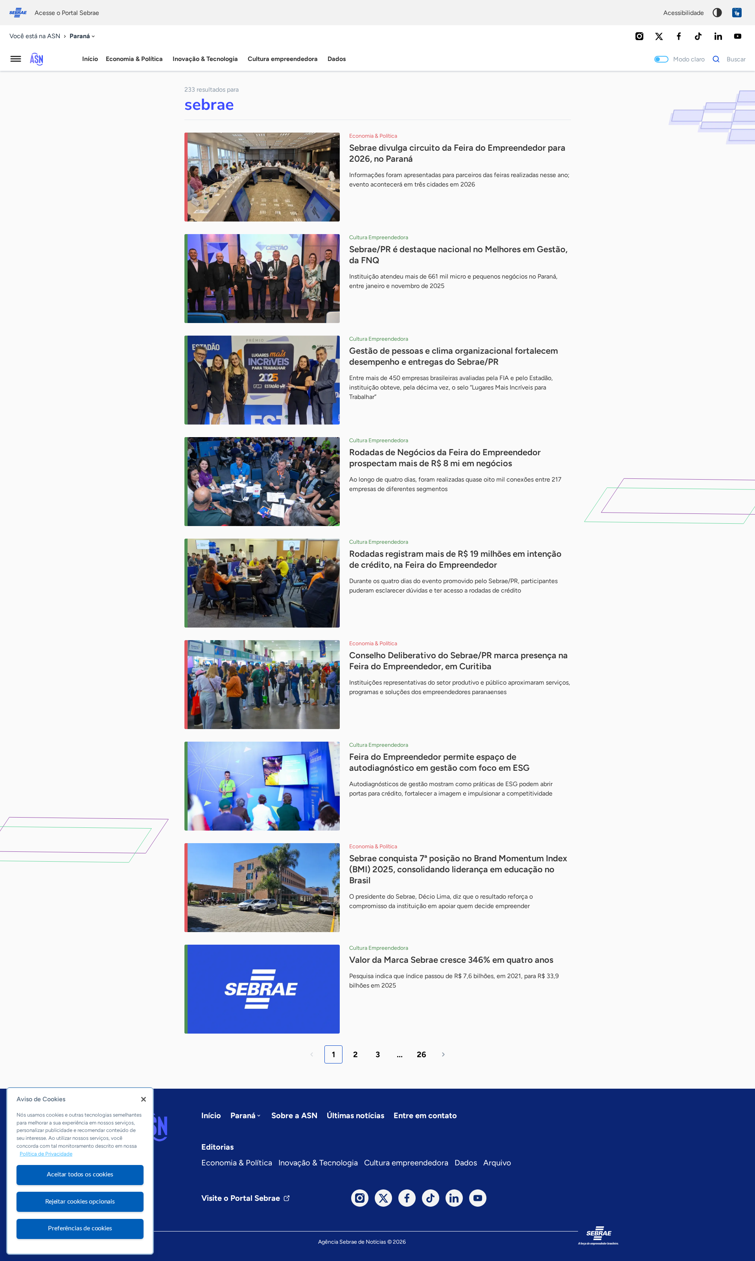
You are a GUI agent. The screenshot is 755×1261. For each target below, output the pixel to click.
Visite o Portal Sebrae (240, 1198)
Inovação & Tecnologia (318, 1162)
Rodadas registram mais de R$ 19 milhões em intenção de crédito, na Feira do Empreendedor (455, 559)
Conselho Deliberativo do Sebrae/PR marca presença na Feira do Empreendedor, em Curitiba (458, 661)
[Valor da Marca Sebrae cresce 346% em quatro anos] (262, 989)
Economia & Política (236, 1162)
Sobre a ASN (294, 1115)
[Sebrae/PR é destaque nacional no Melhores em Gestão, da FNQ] (262, 278)
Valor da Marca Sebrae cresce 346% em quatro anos (451, 960)
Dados (466, 1162)
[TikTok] (698, 36)
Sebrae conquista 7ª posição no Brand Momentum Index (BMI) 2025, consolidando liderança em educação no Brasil (458, 869)
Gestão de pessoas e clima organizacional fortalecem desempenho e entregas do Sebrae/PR (453, 356)
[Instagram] (639, 36)
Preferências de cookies (80, 1228)
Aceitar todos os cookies (80, 1174)
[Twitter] (659, 36)
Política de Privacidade (46, 1154)
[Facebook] (679, 36)
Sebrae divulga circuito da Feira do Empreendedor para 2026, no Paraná (457, 153)
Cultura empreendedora (406, 1162)
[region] (80, 1171)
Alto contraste (717, 12)
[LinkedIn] (718, 36)
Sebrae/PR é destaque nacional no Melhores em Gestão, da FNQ (458, 255)
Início (90, 59)
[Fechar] (143, 1099)
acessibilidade (683, 13)
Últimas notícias (355, 1115)
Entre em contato (425, 1115)
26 (421, 1054)
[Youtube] (738, 36)
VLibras (737, 12)
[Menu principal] (15, 59)
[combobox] (83, 36)
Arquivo (497, 1162)
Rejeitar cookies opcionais (80, 1201)
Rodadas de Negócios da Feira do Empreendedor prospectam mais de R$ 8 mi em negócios (445, 458)
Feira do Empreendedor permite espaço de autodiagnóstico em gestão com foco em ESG (439, 762)
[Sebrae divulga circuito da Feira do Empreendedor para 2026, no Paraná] (262, 177)
